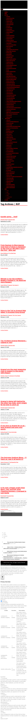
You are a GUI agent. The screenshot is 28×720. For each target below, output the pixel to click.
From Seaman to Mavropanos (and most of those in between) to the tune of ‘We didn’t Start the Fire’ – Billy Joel (13, 247)
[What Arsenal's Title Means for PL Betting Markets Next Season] (5, 555)
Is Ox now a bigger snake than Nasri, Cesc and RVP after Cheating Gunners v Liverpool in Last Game (13, 490)
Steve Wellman (4, 253)
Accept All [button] (10, 574)
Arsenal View (10, 495)
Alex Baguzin (4, 315)
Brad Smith (3, 495)
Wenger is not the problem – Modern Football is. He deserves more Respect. (13, 280)
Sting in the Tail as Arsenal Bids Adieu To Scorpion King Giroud (13, 311)
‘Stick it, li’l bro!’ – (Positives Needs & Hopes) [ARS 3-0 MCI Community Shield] (14, 547)
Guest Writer (4, 285)
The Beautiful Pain (13, 462)
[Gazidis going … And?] (4, 213)
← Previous (3, 510)
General (10, 285)
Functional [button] (3, 676)
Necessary (4, 601)
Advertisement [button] (4, 702)
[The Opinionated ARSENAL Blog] (14, 8)
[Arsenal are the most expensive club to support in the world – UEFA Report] (4, 366)
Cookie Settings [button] (4, 574)
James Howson (4, 462)
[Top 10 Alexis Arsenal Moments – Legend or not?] (4, 337)
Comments (5, 536)
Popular (4, 534)
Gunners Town (4, 375)
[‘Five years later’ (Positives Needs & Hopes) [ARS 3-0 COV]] (5, 542)
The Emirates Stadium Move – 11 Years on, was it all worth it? (14, 458)
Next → (10, 510)
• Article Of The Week (14, 375)
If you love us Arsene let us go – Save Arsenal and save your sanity (13, 427)
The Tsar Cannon (16, 315)
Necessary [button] (3, 599)
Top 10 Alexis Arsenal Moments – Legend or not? (14, 341)
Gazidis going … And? (9, 216)
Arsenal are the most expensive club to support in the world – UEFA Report (13, 371)
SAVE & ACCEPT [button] (4, 718)
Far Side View (12, 253)
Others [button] (2, 711)
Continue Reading (4, 234)
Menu (2, 9)
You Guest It (15, 285)
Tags (4, 537)
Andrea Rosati (4, 432)
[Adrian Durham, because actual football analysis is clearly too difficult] (5, 551)
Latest (4, 532)
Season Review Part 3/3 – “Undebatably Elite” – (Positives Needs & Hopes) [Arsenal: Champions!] (15, 558)
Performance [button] (4, 685)
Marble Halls (4, 219)
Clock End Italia (12, 432)
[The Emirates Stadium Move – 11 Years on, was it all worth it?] (4, 454)
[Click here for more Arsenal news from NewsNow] (11, 514)
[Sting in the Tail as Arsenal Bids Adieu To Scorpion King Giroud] (4, 307)
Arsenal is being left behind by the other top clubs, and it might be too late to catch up (14, 403)
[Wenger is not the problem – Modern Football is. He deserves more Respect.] (4, 275)
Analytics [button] (3, 693)
